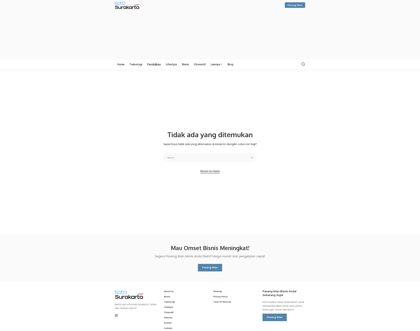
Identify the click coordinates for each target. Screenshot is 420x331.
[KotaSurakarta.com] (127, 5)
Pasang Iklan (295, 5)
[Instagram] (116, 316)
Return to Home (210, 171)
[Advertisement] (210, 34)
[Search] (303, 64)
